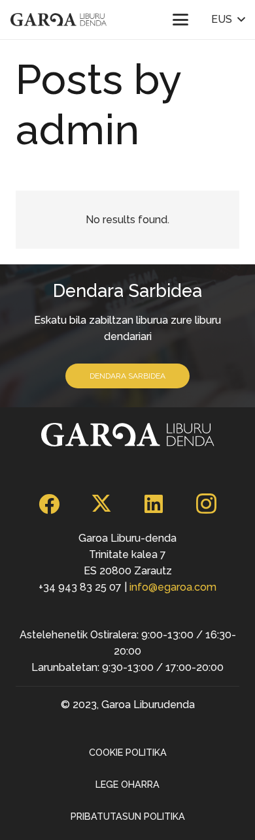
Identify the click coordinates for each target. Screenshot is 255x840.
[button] (180, 19)
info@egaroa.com (172, 587)
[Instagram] (206, 504)
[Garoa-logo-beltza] (58, 19)
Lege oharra (127, 784)
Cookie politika (128, 752)
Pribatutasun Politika (128, 816)
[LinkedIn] (154, 504)
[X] (101, 504)
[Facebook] (49, 504)
